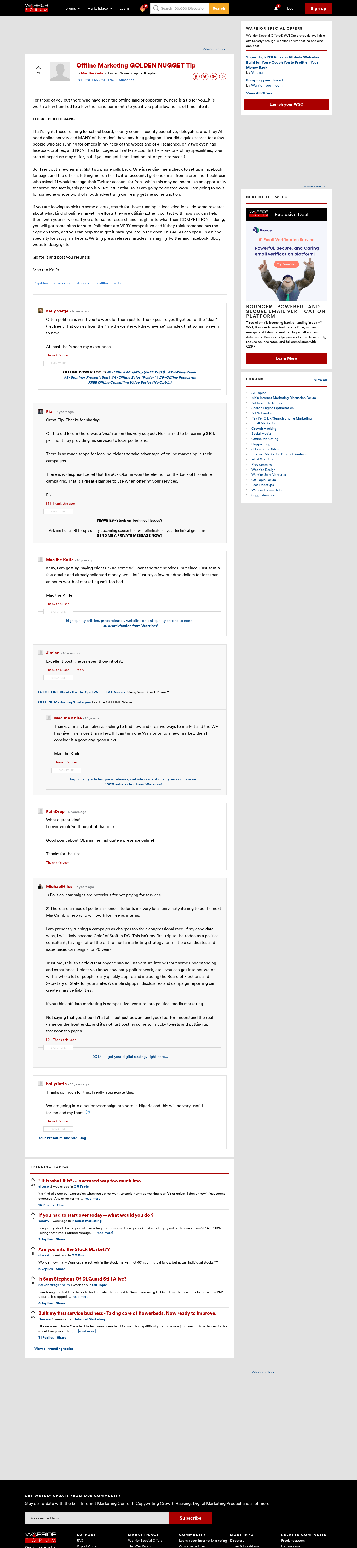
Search (219, 8)
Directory (237, 1540)
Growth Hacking (264, 428)
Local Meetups (262, 484)
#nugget (84, 283)
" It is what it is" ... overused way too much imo (89, 1180)
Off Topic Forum (263, 479)
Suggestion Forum (265, 495)
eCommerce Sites (265, 448)
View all (320, 379)
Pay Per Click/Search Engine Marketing (281, 418)
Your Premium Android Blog (62, 1138)
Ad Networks (261, 413)
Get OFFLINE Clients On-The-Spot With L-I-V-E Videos (81, 692)
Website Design (263, 469)
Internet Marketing (87, 1220)
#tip (117, 283)
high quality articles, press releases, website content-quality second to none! (129, 620)
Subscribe (126, 79)
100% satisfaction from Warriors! (129, 625)
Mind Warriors (262, 459)
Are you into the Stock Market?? (74, 1249)
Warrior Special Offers (145, 1540)
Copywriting (260, 444)
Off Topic (81, 1186)
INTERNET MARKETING (95, 79)
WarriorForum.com (267, 85)
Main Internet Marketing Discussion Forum (283, 397)
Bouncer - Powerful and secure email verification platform (286, 311)
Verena (257, 72)
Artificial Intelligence (267, 402)
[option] (286, 286)
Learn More (286, 358)
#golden (41, 283)
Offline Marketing (264, 438)
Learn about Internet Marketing (203, 1540)
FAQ (80, 1540)
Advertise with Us (214, 49)
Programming (261, 464)
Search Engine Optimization (272, 407)
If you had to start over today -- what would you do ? (96, 1214)
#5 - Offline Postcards (177, 377)
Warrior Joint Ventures (268, 474)
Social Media (261, 433)
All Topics (258, 392)
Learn (125, 8)
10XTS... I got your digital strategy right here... (129, 1056)
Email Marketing (264, 423)
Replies (46, 1205)
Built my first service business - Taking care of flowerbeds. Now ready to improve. (127, 1313)
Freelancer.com (293, 1540)
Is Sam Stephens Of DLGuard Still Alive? (82, 1278)
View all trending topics (51, 1348)
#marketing (62, 283)
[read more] (92, 1198)
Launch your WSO (286, 104)
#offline (102, 283)
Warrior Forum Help (266, 490)
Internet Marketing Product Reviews (279, 454)
